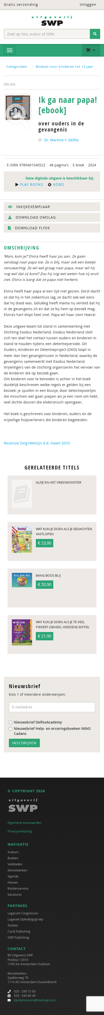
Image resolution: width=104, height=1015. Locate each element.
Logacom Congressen (23, 913)
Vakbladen (15, 864)
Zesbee (13, 925)
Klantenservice (18, 888)
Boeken (13, 858)
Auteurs (13, 852)
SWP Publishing (18, 937)
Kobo (58, 184)
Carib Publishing (19, 931)
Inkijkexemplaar (32, 206)
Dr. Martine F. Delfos (61, 140)
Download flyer (32, 227)
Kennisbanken (17, 870)
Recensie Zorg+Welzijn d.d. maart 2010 (37, 443)
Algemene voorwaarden (24, 823)
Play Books (31, 184)
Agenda (13, 876)
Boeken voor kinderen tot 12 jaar (64, 66)
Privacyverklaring (20, 831)
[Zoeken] (95, 34)
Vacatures (15, 894)
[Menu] (9, 50)
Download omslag (35, 217)
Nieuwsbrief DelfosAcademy (38, 722)
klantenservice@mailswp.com (35, 1000)
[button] (91, 50)
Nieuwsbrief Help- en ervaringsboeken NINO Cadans (52, 731)
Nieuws (13, 882)
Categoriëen (16, 66)
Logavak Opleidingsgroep (25, 919)
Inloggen (87, 4)
